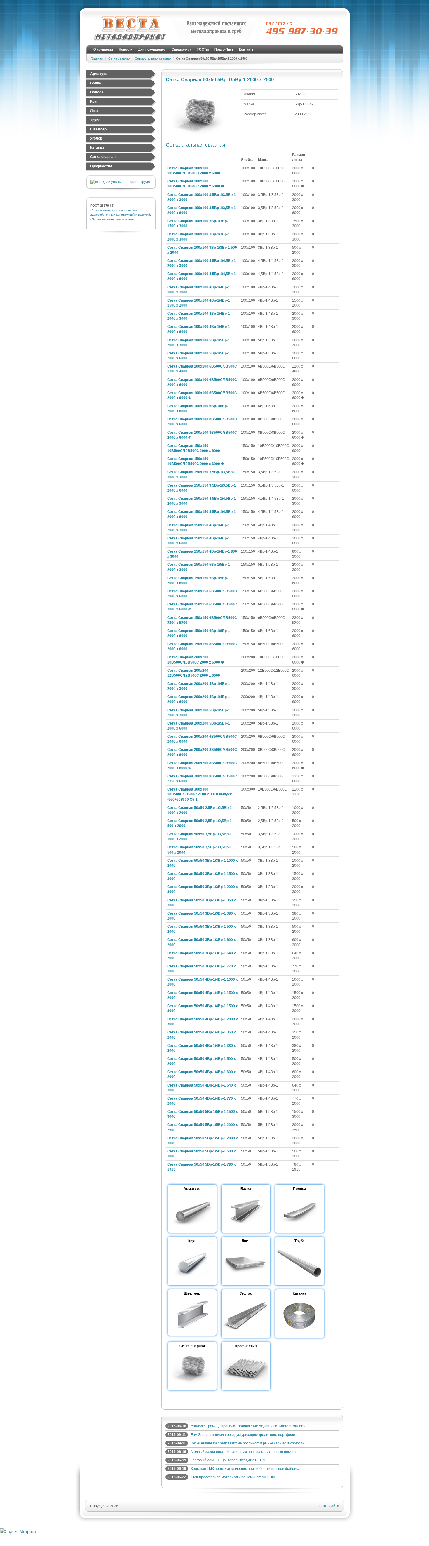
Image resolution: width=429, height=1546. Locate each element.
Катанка (97, 148)
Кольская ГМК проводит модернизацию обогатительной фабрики (245, 1469)
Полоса (96, 92)
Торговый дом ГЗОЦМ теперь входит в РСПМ (228, 1460)
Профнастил (101, 166)
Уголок (96, 138)
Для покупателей (152, 49)
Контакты (246, 49)
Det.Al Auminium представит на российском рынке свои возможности (247, 1443)
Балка (95, 83)
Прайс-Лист (223, 49)
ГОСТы (203, 49)
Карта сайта (329, 1506)
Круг (94, 102)
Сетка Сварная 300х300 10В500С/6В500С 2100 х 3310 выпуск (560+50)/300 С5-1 (199, 794)
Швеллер (98, 129)
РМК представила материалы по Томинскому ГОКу (233, 1477)
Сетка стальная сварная (153, 58)
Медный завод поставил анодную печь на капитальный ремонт (243, 1452)
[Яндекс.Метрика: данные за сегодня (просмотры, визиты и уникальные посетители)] (18, 1531)
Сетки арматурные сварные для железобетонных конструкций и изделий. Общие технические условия (120, 214)
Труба (95, 120)
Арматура (98, 74)
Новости (125, 49)
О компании (103, 49)
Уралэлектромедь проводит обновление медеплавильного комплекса (248, 1426)
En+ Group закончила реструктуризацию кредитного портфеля (243, 1435)
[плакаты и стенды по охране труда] (120, 182)
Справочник (181, 49)
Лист (94, 111)
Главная (97, 58)
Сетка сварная (119, 58)
